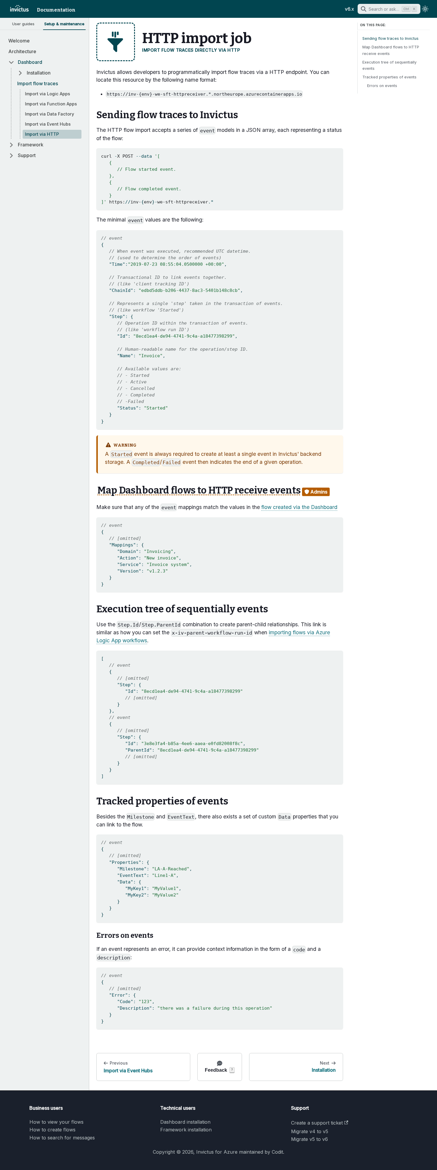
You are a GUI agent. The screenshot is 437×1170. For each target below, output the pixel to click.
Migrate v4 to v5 (309, 1131)
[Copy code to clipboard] (336, 155)
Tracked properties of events (389, 77)
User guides (23, 23)
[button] (43, 62)
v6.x (349, 9)
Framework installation (186, 1130)
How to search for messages (62, 1138)
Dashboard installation (185, 1122)
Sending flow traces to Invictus (390, 38)
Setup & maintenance (64, 23)
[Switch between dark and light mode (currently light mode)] (425, 9)
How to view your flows (56, 1122)
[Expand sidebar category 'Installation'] (18, 73)
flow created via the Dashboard (299, 507)
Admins (318, 492)
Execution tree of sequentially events (389, 65)
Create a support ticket (317, 1123)
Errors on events (382, 85)
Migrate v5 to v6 (309, 1139)
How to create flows (52, 1130)
